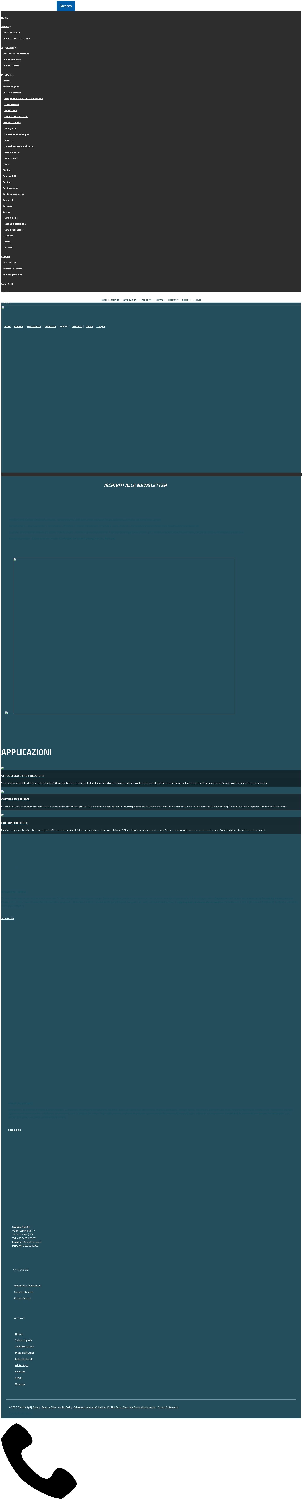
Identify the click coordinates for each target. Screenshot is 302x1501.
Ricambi (8, 247)
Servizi (6, 211)
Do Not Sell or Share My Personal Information (131, 1407)
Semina (6, 182)
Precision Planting (12, 122)
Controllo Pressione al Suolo (18, 146)
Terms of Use (49, 1407)
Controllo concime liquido (17, 134)
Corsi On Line (11, 217)
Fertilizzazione (10, 188)
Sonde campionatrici (13, 194)
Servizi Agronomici (13, 229)
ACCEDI (5, 293)
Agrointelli (8, 199)
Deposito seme (12, 152)
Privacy (36, 1407)
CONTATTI (7, 284)
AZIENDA (6, 27)
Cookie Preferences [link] (20, 1413)
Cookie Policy (65, 1407)
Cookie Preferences (168, 1407)
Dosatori (8, 140)
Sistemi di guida (11, 86)
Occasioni (8, 235)
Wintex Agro (21, 1365)
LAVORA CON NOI (11, 32)
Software (7, 205)
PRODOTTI (7, 75)
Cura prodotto (10, 176)
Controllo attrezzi (12, 92)
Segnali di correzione (15, 223)
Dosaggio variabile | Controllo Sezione (23, 98)
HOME (4, 17)
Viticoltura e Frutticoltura (16, 53)
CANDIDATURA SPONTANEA (16, 38)
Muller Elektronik (23, 1359)
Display (6, 80)
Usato (7, 241)
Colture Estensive (12, 59)
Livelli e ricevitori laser (16, 116)
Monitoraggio (11, 158)
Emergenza (10, 128)
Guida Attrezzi (11, 104)
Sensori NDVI (10, 110)
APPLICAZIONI (9, 48)
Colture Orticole (11, 65)
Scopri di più (7, 918)
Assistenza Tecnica (12, 268)
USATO (6, 164)
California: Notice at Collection (90, 1407)
